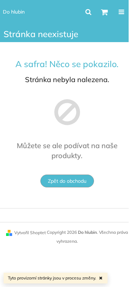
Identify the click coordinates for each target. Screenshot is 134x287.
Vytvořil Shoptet (30, 232)
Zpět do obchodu (67, 181)
